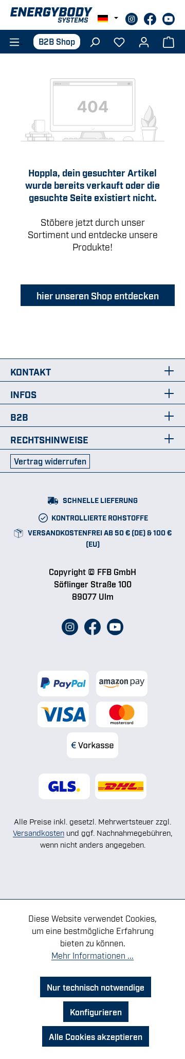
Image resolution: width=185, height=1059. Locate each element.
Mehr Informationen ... (92, 955)
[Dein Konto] (144, 41)
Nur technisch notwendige (95, 987)
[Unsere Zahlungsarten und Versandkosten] (92, 714)
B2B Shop (57, 41)
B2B (19, 416)
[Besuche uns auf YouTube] (168, 17)
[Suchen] (94, 41)
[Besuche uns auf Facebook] (151, 17)
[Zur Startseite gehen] (92, 15)
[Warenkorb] (168, 41)
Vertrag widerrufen (50, 461)
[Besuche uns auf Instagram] (132, 17)
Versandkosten (38, 832)
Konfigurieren (96, 1012)
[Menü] (12, 41)
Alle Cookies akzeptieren (95, 1036)
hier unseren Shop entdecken (97, 295)
